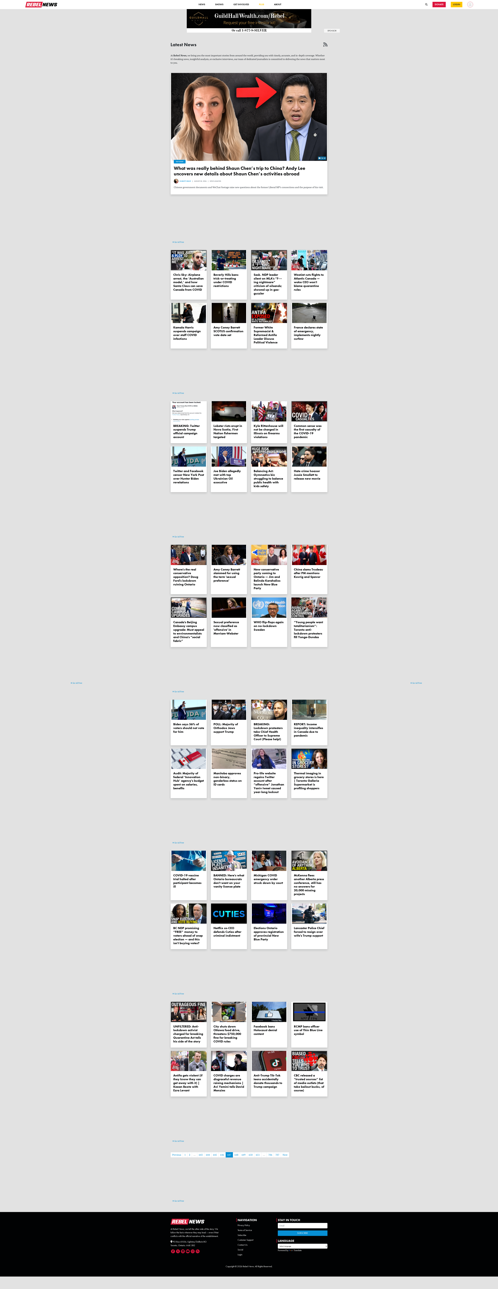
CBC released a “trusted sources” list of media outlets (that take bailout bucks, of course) (309, 1082)
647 (229, 1154)
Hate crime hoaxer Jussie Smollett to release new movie (307, 475)
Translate (298, 1250)
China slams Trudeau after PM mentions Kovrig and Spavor (308, 573)
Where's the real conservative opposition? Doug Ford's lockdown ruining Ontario (185, 576)
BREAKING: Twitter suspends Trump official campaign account (186, 431)
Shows (219, 4)
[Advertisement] (81, 641)
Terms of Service (245, 1230)
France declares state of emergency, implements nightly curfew (308, 333)
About (277, 4)
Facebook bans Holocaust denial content (265, 1030)
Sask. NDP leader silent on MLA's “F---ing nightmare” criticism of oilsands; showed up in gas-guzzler (268, 284)
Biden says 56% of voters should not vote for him (188, 728)
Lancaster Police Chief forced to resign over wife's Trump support (309, 932)
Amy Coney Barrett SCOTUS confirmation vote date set (228, 331)
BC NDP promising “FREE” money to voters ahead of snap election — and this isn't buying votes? (188, 935)
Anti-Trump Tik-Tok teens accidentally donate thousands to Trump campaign (268, 1081)
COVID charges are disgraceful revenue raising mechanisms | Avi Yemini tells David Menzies (228, 1082)
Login (240, 1254)
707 (277, 1154)
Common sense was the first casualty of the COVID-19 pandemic (307, 431)
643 (201, 1154)
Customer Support (245, 1239)
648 (236, 1154)
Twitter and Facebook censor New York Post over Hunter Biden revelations (188, 476)
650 (251, 1154)
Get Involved (241, 4)
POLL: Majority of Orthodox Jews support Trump (225, 728)
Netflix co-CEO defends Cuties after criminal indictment (227, 932)
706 (270, 1154)
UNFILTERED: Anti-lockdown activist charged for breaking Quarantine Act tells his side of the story (188, 1033)
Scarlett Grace (185, 181)
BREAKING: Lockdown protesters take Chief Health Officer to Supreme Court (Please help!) (268, 731)
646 (222, 1154)
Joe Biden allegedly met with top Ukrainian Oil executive (227, 476)
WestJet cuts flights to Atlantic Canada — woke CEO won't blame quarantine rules (309, 282)
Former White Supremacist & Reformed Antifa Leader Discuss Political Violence (266, 334)
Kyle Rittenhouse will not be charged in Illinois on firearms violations (268, 431)
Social (240, 1249)
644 (208, 1154)
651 (258, 1154)
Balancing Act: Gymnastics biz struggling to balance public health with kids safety (268, 478)
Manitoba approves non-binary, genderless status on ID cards (227, 778)
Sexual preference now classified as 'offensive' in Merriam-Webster (226, 627)
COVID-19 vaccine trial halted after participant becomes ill (187, 880)
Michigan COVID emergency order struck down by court (268, 879)
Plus (261, 4)
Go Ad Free (77, 683)
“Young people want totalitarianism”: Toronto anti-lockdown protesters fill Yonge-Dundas (308, 629)
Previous (176, 1154)
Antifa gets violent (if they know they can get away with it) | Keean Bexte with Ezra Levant (187, 1082)
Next (285, 1154)
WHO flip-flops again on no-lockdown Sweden (269, 626)
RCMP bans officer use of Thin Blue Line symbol (308, 1030)
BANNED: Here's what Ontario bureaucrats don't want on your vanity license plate (228, 880)
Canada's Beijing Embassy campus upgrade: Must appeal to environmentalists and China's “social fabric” (188, 631)
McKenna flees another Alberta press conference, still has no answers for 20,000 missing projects (309, 884)
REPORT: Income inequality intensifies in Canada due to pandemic (308, 729)
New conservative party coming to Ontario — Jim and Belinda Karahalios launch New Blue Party (267, 578)
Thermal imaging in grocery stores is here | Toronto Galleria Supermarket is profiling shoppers (309, 780)
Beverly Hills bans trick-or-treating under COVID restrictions (225, 280)
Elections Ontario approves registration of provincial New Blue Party (269, 933)
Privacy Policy (244, 1225)
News (202, 4)
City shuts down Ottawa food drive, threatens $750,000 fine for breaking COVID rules (227, 1033)
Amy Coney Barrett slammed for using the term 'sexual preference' (226, 575)
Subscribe (242, 1235)
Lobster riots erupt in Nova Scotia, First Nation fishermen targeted (227, 431)
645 (215, 1154)
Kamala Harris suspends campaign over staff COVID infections (187, 333)
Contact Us (242, 1244)
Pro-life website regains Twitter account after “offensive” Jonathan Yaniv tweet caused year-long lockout (269, 782)
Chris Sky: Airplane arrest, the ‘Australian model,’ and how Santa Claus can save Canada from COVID (188, 282)
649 (243, 1154)
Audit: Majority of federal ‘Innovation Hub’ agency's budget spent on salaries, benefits (188, 780)
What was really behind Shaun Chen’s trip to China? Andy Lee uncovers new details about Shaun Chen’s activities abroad (239, 171)
